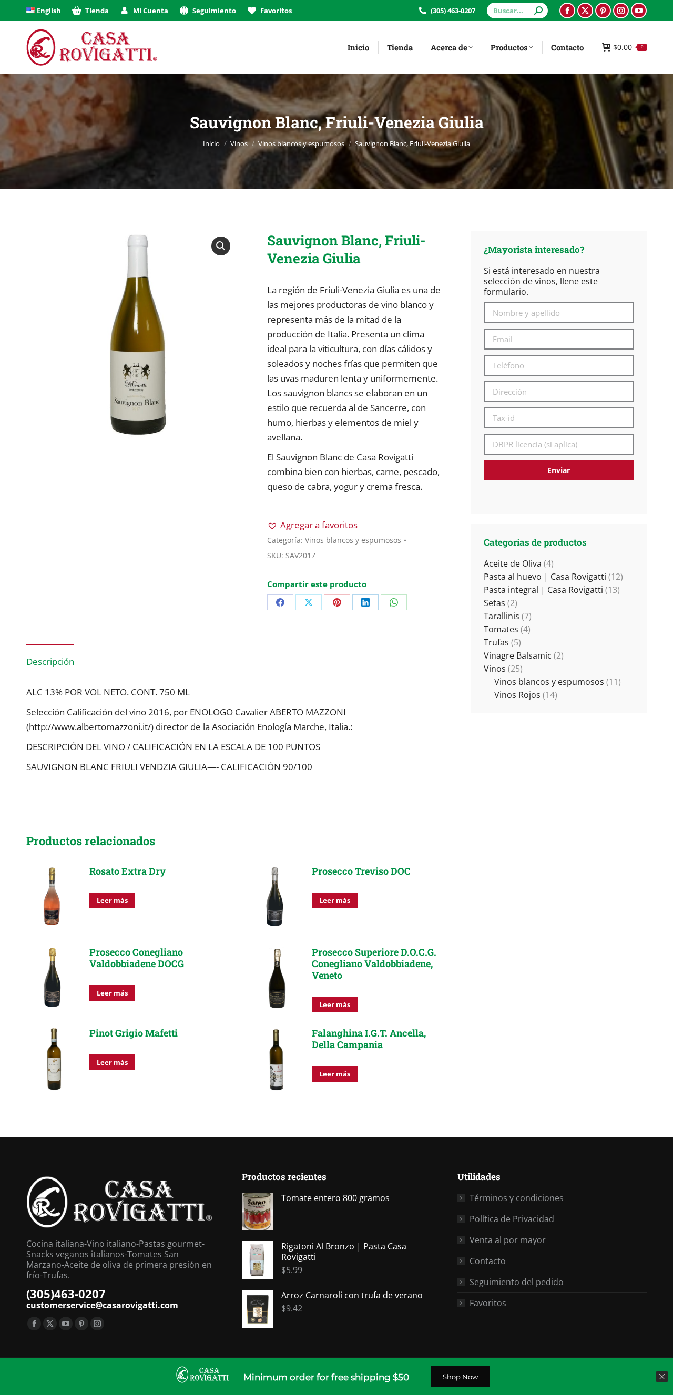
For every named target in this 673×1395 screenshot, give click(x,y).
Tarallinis (501, 616)
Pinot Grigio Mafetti (133, 1033)
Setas (494, 603)
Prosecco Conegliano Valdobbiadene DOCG (136, 957)
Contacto (488, 1261)
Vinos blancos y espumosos (353, 540)
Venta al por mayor (508, 1240)
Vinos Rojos (517, 695)
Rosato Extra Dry (127, 871)
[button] (220, 246)
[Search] (538, 10)
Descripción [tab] (50, 661)
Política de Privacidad (512, 1219)
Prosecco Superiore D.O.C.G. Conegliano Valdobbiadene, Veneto (374, 963)
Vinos (495, 668)
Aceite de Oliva (513, 563)
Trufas (496, 642)
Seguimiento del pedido (517, 1282)
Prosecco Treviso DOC (361, 871)
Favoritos (488, 1303)
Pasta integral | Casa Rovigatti (543, 589)
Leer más (112, 900)
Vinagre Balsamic (518, 655)
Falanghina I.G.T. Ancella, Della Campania (369, 1038)
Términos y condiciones (517, 1198)
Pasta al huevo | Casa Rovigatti (545, 576)
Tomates (501, 629)
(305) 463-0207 (453, 10)
